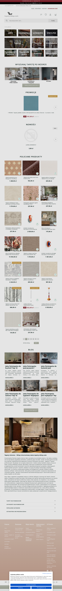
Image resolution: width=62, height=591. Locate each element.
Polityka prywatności (47, 573)
